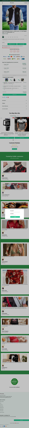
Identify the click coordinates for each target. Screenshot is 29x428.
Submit (15, 216)
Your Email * (12, 210)
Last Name (12, 213)
